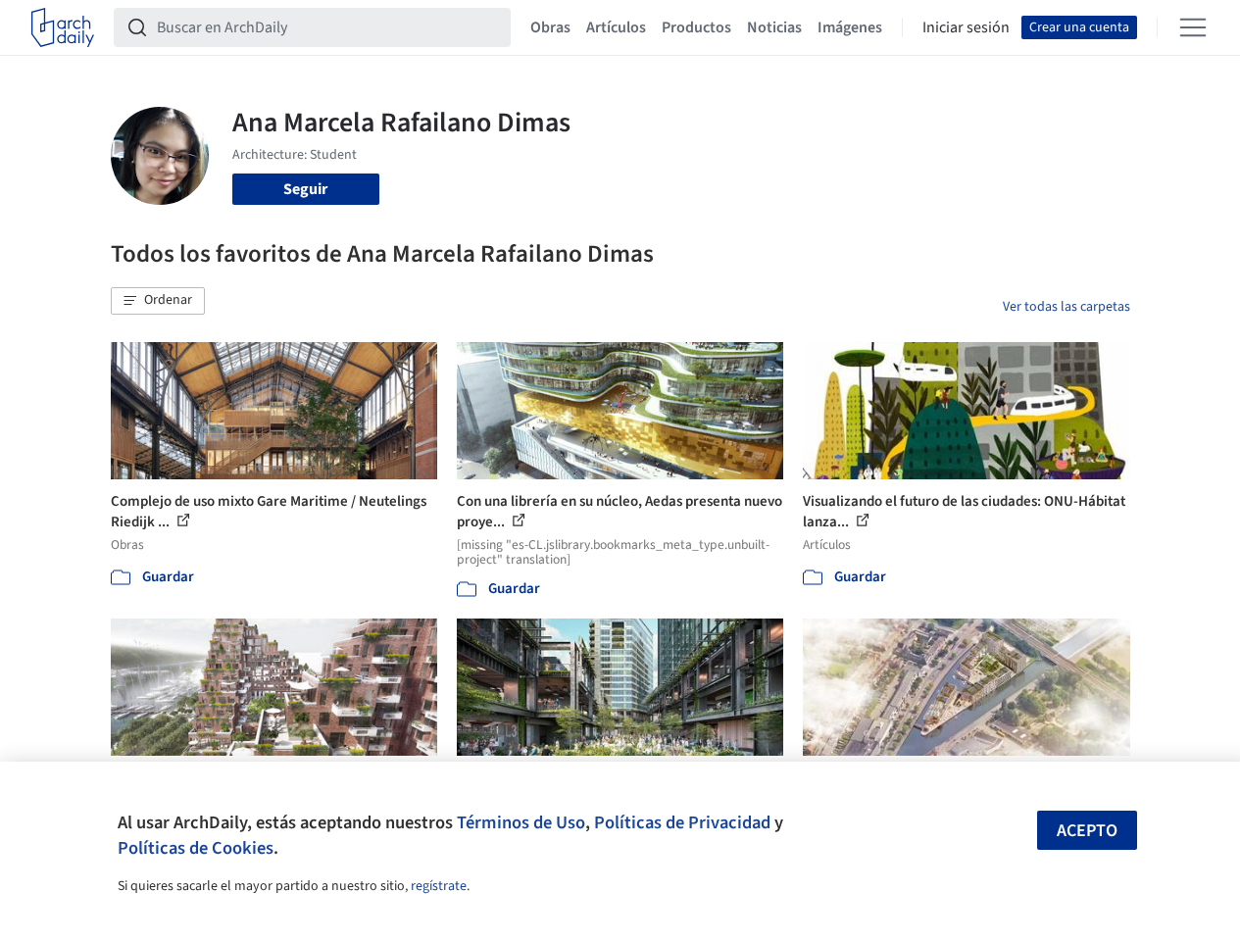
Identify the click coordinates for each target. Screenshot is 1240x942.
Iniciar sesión (966, 27)
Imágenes (850, 27)
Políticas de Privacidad (682, 822)
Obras (550, 27)
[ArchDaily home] (62, 27)
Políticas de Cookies (195, 848)
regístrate (439, 886)
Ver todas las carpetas (1066, 307)
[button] (158, 301)
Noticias (774, 27)
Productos (696, 27)
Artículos (616, 27)
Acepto (1087, 830)
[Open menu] (1193, 27)
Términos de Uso (521, 822)
